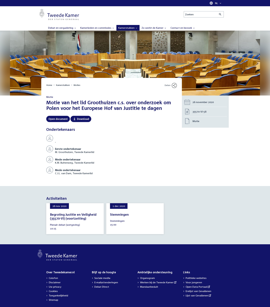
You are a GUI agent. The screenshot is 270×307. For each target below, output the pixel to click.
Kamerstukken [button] (126, 27)
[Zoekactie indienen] (220, 14)
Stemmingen (119, 214)
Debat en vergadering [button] (61, 27)
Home (49, 85)
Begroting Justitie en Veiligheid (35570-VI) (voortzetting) (73, 216)
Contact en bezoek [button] (181, 27)
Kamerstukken (63, 85)
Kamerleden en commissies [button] (96, 27)
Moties (77, 85)
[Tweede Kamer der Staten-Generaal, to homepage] (59, 14)
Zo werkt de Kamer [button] (153, 27)
